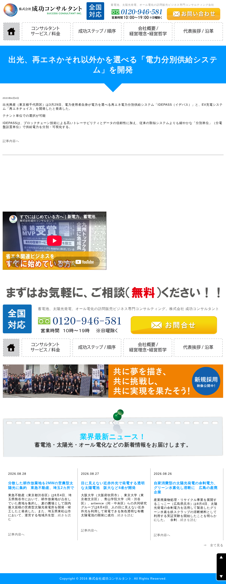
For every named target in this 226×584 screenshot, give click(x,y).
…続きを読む (124, 515)
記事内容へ (11, 141)
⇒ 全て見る (213, 545)
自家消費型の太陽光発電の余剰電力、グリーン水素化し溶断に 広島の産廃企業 (186, 487)
